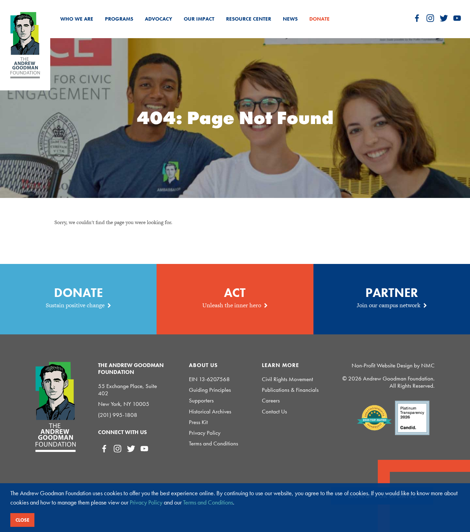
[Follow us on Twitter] (444, 18)
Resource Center (248, 18)
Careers (271, 400)
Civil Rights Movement (287, 379)
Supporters (201, 400)
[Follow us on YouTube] (457, 18)
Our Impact (199, 18)
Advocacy (158, 18)
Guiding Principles (210, 390)
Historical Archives (210, 411)
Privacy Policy (205, 432)
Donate (319, 18)
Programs (119, 18)
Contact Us (274, 411)
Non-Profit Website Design (382, 365)
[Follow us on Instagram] (430, 18)
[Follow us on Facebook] (417, 18)
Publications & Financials (290, 390)
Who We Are (76, 18)
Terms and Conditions (213, 443)
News (290, 18)
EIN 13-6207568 (209, 379)
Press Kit (198, 422)
